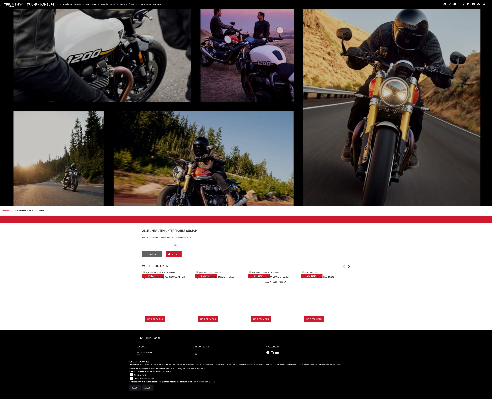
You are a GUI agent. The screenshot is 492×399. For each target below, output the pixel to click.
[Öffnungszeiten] (464, 4)
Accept (148, 387)
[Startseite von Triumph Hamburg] (13, 5)
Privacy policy (335, 364)
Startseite (6, 210)
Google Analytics (140, 375)
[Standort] (480, 4)
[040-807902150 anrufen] (469, 4)
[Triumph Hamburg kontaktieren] (474, 4)
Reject (135, 387)
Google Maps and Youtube (144, 378)
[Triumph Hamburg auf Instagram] (451, 4)
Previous (344, 267)
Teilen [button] (174, 254)
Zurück (152, 254)
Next (348, 267)
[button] (66, 4)
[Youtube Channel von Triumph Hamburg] (456, 4)
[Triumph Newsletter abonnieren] (485, 4)
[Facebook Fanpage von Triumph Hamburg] (446, 4)
